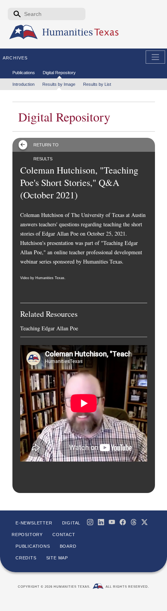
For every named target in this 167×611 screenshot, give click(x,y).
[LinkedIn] (101, 522)
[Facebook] (123, 522)
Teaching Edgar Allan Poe (49, 328)
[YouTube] (112, 522)
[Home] (23, 32)
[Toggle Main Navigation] (155, 57)
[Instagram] (90, 522)
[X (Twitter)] (144, 522)
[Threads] (133, 522)
